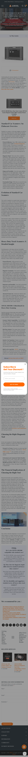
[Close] (25, 364)
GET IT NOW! (14, 384)
